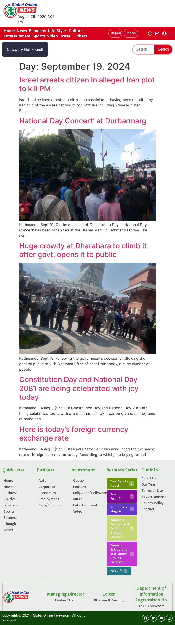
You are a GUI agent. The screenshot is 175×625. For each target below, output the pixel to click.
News (8, 487)
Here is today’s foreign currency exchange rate (73, 433)
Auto (42, 481)
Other (8, 530)
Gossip (78, 481)
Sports (9, 511)
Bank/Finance (49, 505)
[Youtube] (161, 618)
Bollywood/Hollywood (88, 493)
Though (10, 524)
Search (163, 49)
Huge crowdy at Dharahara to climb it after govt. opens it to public (83, 250)
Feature (79, 487)
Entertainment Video (85, 508)
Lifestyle (11, 505)
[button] (115, 33)
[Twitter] (153, 618)
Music (77, 499)
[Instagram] (169, 618)
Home (8, 481)
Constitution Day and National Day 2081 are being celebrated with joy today (79, 388)
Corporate (47, 487)
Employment (49, 499)
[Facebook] (145, 618)
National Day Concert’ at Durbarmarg (82, 120)
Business (10, 493)
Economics (47, 493)
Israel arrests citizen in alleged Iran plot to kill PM (87, 84)
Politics (9, 499)
